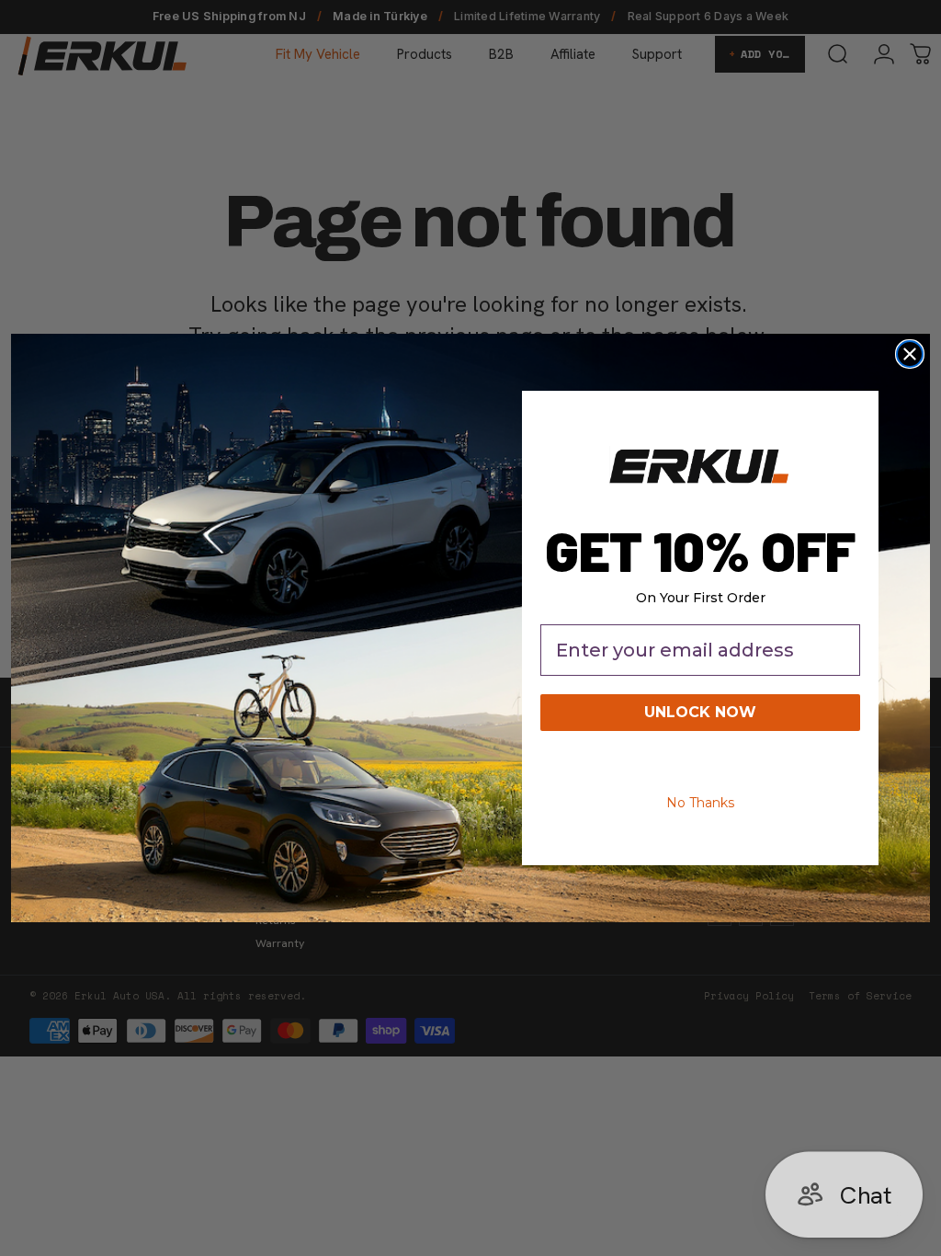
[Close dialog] (910, 354)
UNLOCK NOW (700, 712)
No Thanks (700, 802)
